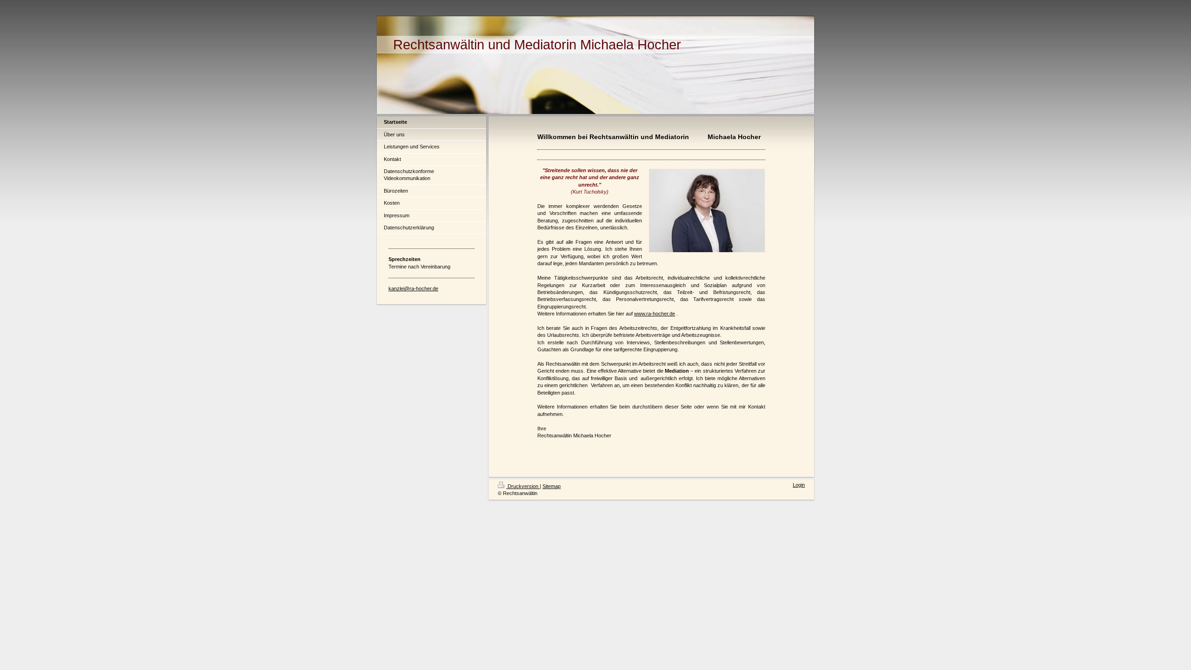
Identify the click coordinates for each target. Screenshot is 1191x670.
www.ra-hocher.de (654, 313)
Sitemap (551, 486)
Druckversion (523, 486)
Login (799, 485)
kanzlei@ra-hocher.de (413, 288)
